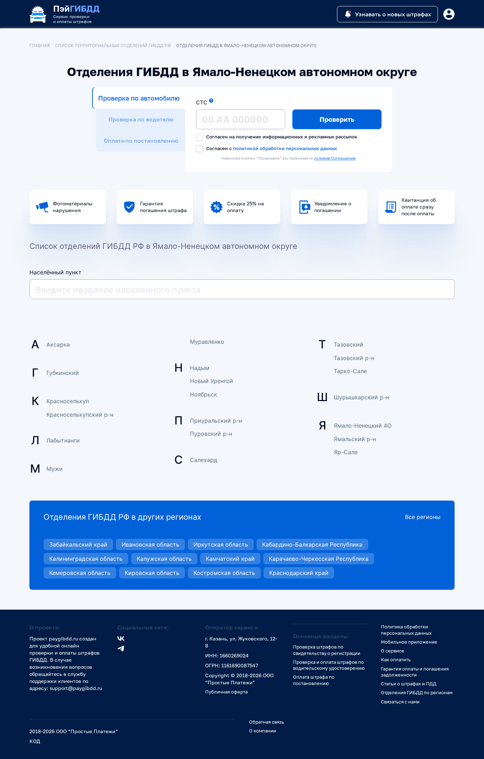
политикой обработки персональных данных (285, 148)
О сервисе (392, 651)
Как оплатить (396, 659)
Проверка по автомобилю (139, 98)
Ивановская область (150, 544)
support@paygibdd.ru (76, 688)
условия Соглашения (335, 158)
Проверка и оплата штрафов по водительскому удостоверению (329, 665)
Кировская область (152, 572)
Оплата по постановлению (141, 140)
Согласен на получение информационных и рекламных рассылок (281, 136)
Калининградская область (86, 558)
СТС (201, 102)
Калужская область (164, 558)
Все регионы (422, 516)
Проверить (337, 119)
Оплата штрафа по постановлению (313, 680)
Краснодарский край (298, 572)
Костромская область (224, 572)
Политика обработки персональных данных (406, 629)
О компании (262, 731)
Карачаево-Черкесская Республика (318, 558)
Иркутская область (220, 544)
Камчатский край (230, 558)
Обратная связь (266, 722)
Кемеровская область (80, 572)
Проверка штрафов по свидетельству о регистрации (326, 650)
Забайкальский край (78, 544)
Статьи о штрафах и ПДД (408, 683)
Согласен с (271, 148)
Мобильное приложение (409, 642)
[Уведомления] (449, 14)
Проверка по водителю (140, 119)
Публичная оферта (226, 692)
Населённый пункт (55, 272)
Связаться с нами (400, 701)
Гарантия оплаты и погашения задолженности (415, 672)
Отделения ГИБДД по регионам (416, 692)
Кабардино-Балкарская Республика (312, 544)
